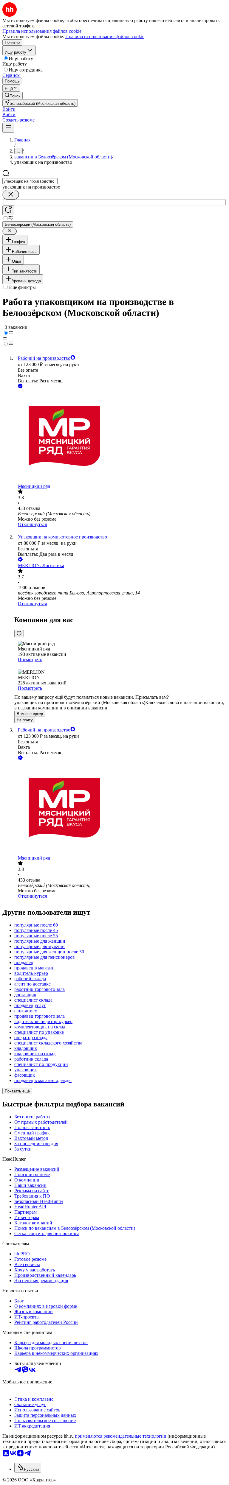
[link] (12, 95)
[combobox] (30, 181)
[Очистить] (10, 195)
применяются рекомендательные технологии (120, 1436)
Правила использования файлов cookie (104, 36)
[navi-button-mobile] (8, 128)
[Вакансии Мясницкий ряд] (120, 437)
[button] (9, 109)
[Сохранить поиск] (8, 210)
